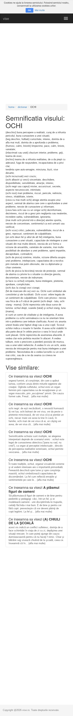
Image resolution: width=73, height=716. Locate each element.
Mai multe (40, 10)
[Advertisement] (36, 63)
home (11, 107)
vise (6, 18)
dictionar (22, 107)
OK (29, 10)
